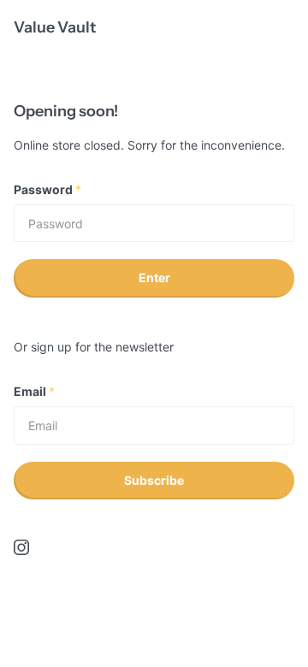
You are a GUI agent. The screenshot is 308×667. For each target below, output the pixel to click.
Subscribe (154, 480)
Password (47, 189)
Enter (154, 277)
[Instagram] (21, 547)
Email (34, 391)
